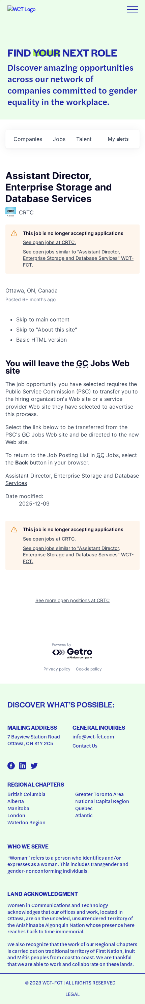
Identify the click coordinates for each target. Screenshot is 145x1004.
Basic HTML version (41, 339)
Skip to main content (42, 319)
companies (27, 139)
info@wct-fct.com (93, 736)
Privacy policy (57, 668)
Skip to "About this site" (46, 329)
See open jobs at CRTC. (49, 242)
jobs (59, 139)
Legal (72, 994)
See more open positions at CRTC (72, 600)
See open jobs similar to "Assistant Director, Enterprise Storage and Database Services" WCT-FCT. (78, 258)
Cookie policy (89, 668)
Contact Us (84, 745)
